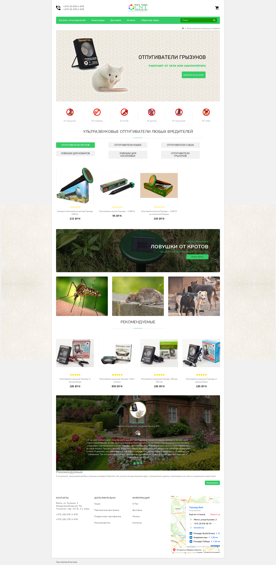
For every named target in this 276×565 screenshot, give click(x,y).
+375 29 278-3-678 (73, 9)
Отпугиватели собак (180, 145)
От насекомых (179, 121)
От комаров (97, 121)
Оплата (131, 20)
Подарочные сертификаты (107, 516)
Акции (97, 504)
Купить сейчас (197, 257)
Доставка (115, 20)
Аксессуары (98, 20)
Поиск (214, 21)
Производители (102, 523)
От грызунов (70, 121)
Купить (69, 201)
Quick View (82, 369)
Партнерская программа (106, 510)
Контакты (137, 523)
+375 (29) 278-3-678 (67, 519)
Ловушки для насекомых (127, 154)
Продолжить (212, 483)
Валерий (138, 423)
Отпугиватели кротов (75, 145)
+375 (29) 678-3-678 (67, 514)
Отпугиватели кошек (127, 145)
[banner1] (70, 112)
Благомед (72, 562)
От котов (124, 121)
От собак (206, 121)
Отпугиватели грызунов (180, 154)
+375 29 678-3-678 (73, 6)
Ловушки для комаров (75, 153)
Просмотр (82, 202)
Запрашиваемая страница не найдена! (203, 28)
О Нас (136, 504)
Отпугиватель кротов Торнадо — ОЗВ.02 (117, 211)
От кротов (151, 121)
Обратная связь (150, 20)
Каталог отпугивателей (72, 20)
